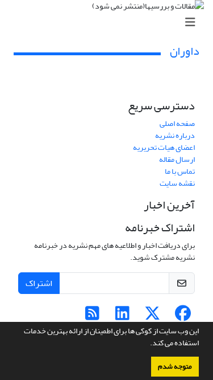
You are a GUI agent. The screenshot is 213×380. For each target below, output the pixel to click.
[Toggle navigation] (110, 22)
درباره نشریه (175, 135)
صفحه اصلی (177, 123)
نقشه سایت (177, 183)
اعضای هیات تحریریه (164, 147)
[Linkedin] (122, 316)
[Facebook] (182, 316)
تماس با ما (180, 171)
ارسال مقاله (177, 159)
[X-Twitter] (152, 316)
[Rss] (92, 316)
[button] (147, 344)
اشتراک (39, 283)
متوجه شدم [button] (175, 366)
